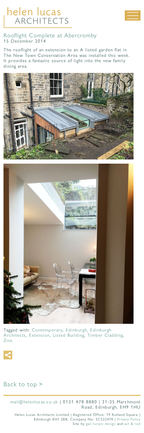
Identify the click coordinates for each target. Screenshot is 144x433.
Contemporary (47, 330)
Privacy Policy (129, 419)
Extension (39, 335)
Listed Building (68, 335)
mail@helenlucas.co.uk (34, 401)
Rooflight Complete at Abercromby (50, 35)
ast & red (132, 423)
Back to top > (23, 384)
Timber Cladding (105, 335)
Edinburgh (76, 330)
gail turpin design (101, 423)
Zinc (8, 340)
